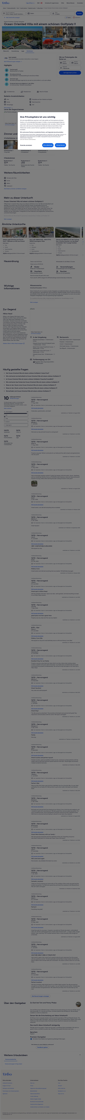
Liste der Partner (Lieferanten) (28, 139)
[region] (43, 131)
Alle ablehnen (48, 145)
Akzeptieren (60, 145)
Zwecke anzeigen (26, 145)
